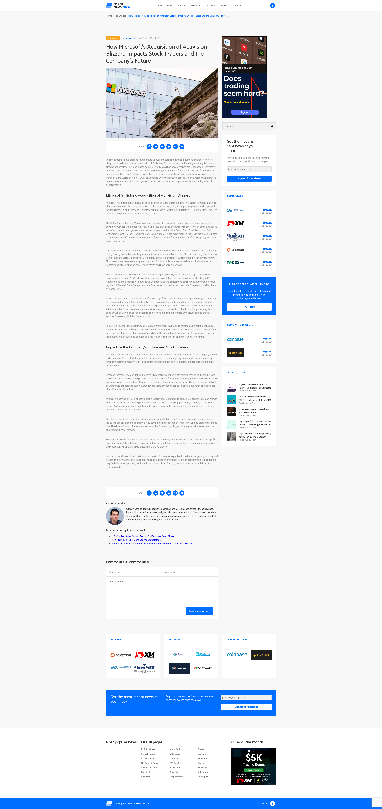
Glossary (202, 758)
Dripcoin (174, 772)
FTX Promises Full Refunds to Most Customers (137, 540)
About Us (238, 5)
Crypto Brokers (148, 758)
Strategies (203, 777)
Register (267, 209)
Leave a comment (199, 611)
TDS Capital (175, 763)
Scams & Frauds (149, 767)
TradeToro (175, 758)
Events (201, 749)
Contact (224, 5)
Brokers (181, 5)
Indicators (203, 772)
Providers (195, 5)
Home (160, 5)
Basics (201, 763)
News (169, 5)
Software (202, 767)
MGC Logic (175, 754)
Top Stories (112, 38)
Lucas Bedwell (132, 38)
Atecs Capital (176, 749)
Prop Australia (177, 777)
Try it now (249, 307)
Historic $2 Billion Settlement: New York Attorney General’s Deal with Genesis (152, 543)
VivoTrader (175, 767)
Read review (265, 213)
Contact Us (146, 772)
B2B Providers (148, 749)
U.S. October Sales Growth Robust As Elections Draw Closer (143, 536)
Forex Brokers (148, 754)
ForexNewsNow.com (140, 803)
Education (210, 5)
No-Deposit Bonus (150, 763)
